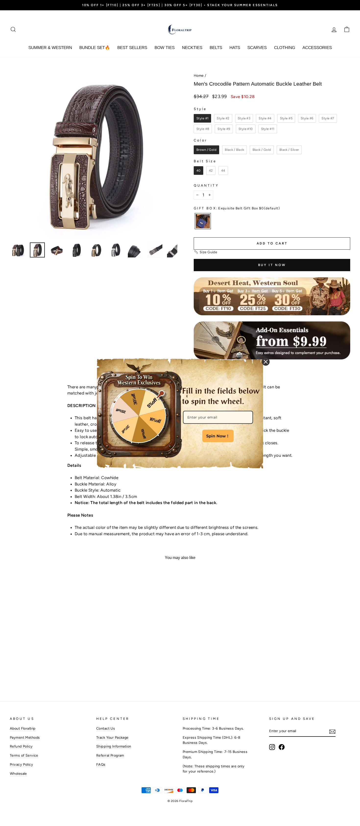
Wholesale (18, 773)
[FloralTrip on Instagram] (272, 747)
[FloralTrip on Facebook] (282, 747)
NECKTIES (192, 47)
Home (199, 75)
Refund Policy (21, 746)
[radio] (202, 118)
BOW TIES (165, 47)
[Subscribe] (332, 731)
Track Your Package (112, 737)
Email (188, 406)
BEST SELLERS (132, 47)
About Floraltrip (23, 728)
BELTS (216, 47)
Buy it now (272, 265)
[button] (205, 252)
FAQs (101, 764)
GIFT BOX (237, 208)
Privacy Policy (21, 764)
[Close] (266, 362)
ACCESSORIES (317, 47)
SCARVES (257, 47)
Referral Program (110, 755)
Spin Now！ (218, 436)
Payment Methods (25, 737)
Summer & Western (50, 47)
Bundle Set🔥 (94, 47)
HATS (234, 47)
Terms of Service (24, 755)
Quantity (206, 185)
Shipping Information (113, 746)
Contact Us (105, 728)
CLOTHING (284, 47)
